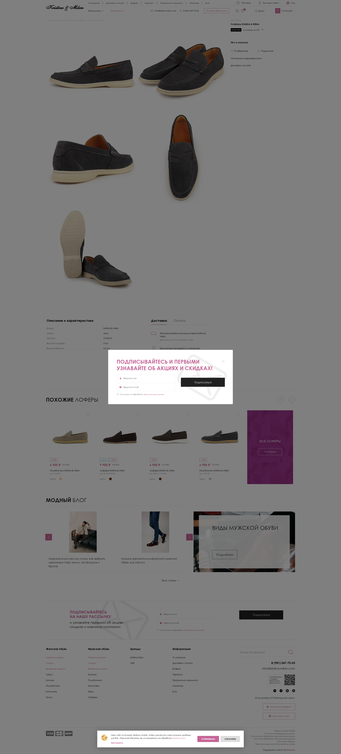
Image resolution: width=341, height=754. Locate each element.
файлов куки (179, 738)
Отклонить (230, 739)
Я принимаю (208, 739)
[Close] (223, 361)
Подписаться (203, 384)
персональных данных (153, 394)
